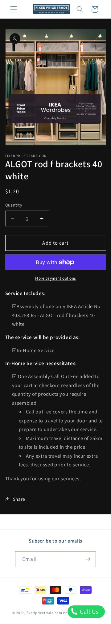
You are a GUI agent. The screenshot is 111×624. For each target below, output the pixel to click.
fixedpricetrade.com (44, 612)
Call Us (89, 612)
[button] (13, 9)
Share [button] (19, 499)
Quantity (14, 205)
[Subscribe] (87, 559)
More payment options (55, 278)
